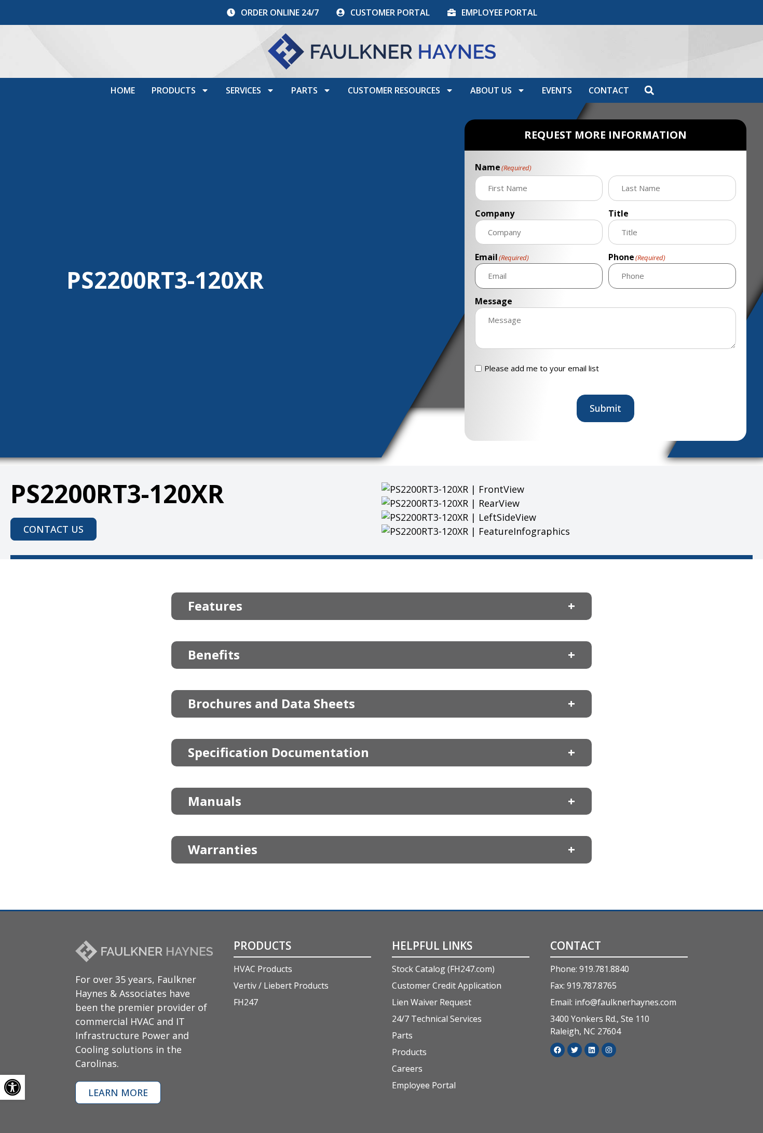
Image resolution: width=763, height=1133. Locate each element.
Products (174, 90)
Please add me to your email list (541, 368)
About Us (491, 90)
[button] (649, 90)
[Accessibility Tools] (12, 1087)
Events (557, 90)
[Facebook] (557, 1050)
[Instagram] (609, 1050)
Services (243, 90)
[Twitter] (574, 1050)
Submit (605, 408)
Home (123, 90)
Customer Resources (394, 90)
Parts (304, 90)
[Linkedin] (591, 1050)
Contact (609, 90)
